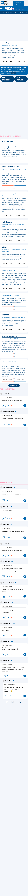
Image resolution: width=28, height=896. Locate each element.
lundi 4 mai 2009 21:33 (7, 565)
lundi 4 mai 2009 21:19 (7, 397)
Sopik (7, 681)
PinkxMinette (7, 411)
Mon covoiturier (7, 141)
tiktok (5, 507)
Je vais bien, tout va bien (10, 167)
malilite (5, 641)
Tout (2, 12)
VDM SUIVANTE (20, 79)
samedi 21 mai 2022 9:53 (9, 684)
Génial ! (4, 247)
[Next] (21, 702)
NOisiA (5, 660)
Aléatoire (9, 12)
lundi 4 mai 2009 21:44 (7, 415)
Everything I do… (8, 43)
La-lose (5, 561)
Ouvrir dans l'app (17, 3)
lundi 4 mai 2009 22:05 (7, 664)
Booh (4, 524)
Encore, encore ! (14, 385)
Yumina (5, 602)
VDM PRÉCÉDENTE (6, 79)
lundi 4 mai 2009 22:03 (7, 645)
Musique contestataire (9, 336)
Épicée (16, 12)
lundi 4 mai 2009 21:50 (7, 606)
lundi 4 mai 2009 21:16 (7, 491)
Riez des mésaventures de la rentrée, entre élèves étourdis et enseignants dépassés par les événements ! (13, 70)
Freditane (6, 623)
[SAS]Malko (6, 487)
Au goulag (5, 315)
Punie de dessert (7, 222)
